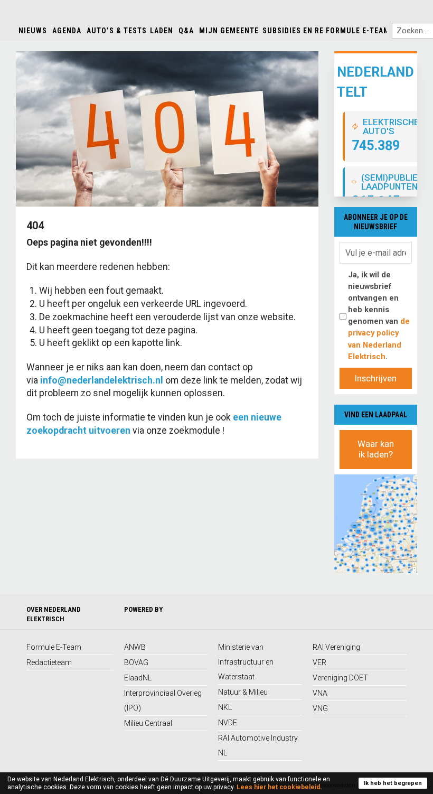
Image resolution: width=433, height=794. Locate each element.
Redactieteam (49, 662)
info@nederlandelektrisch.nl (101, 380)
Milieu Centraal (148, 723)
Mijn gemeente (229, 30)
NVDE (227, 722)
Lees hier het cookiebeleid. (279, 787)
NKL (225, 707)
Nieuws (32, 30)
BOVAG (136, 662)
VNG (320, 708)
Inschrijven (376, 378)
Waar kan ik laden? (375, 449)
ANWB (135, 647)
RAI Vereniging (336, 647)
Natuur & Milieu (243, 692)
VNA (320, 693)
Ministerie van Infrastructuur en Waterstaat (246, 662)
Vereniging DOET (340, 678)
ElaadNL (138, 678)
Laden (161, 30)
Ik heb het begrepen (393, 783)
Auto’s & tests (117, 30)
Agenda (66, 30)
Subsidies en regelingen (311, 30)
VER (319, 662)
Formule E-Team (358, 30)
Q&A (186, 30)
